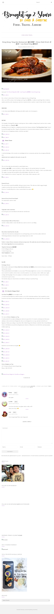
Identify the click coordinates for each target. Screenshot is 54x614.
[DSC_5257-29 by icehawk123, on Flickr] (5, 351)
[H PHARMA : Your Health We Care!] (5, 549)
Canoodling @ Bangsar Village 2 (11, 455)
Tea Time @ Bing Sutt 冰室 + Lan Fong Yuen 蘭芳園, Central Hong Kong (23, 92)
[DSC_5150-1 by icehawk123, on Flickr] (5, 114)
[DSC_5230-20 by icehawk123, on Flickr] (5, 307)
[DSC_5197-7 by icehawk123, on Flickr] (5, 143)
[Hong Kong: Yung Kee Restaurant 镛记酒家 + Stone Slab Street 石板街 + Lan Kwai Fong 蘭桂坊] (27, 65)
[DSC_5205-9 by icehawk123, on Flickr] (5, 203)
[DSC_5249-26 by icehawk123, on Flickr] (5, 339)
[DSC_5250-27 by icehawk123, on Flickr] (5, 342)
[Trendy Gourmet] (5, 539)
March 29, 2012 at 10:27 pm (14, 403)
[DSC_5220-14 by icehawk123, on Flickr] (5, 134)
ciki (10, 412)
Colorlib (26, 609)
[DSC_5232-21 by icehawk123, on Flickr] (5, 301)
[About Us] (13, 473)
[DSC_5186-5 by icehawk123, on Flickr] (5, 137)
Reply (15, 392)
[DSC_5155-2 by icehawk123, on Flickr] (5, 95)
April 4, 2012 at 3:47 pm (13, 414)
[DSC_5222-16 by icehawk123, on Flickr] (5, 160)
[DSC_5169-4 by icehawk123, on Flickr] (5, 285)
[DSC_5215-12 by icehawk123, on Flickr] (5, 225)
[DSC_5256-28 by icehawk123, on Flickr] (5, 348)
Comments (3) (26, 377)
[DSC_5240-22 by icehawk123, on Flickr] (5, 330)
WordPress (35, 609)
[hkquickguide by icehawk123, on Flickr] (5, 88)
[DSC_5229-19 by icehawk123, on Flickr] (5, 304)
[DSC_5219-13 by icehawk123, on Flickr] (5, 147)
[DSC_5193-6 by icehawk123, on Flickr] (5, 177)
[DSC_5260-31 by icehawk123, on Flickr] (5, 358)
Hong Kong (25, 35)
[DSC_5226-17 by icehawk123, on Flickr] (5, 314)
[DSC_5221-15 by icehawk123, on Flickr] (5, 150)
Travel (30, 35)
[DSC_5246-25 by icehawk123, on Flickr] (5, 336)
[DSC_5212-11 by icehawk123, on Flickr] (5, 214)
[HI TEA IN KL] (14, 574)
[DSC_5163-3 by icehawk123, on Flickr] (5, 281)
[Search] (51, 2)
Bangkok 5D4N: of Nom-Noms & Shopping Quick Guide (37, 455)
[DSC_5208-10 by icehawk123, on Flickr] (5, 238)
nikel (10, 392)
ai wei (11, 401)
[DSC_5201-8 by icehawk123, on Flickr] (5, 192)
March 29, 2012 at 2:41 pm (13, 394)
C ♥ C (33, 47)
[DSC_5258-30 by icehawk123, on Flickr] (5, 354)
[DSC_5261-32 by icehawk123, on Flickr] (5, 361)
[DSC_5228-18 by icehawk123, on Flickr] (5, 310)
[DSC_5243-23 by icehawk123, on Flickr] (5, 333)
